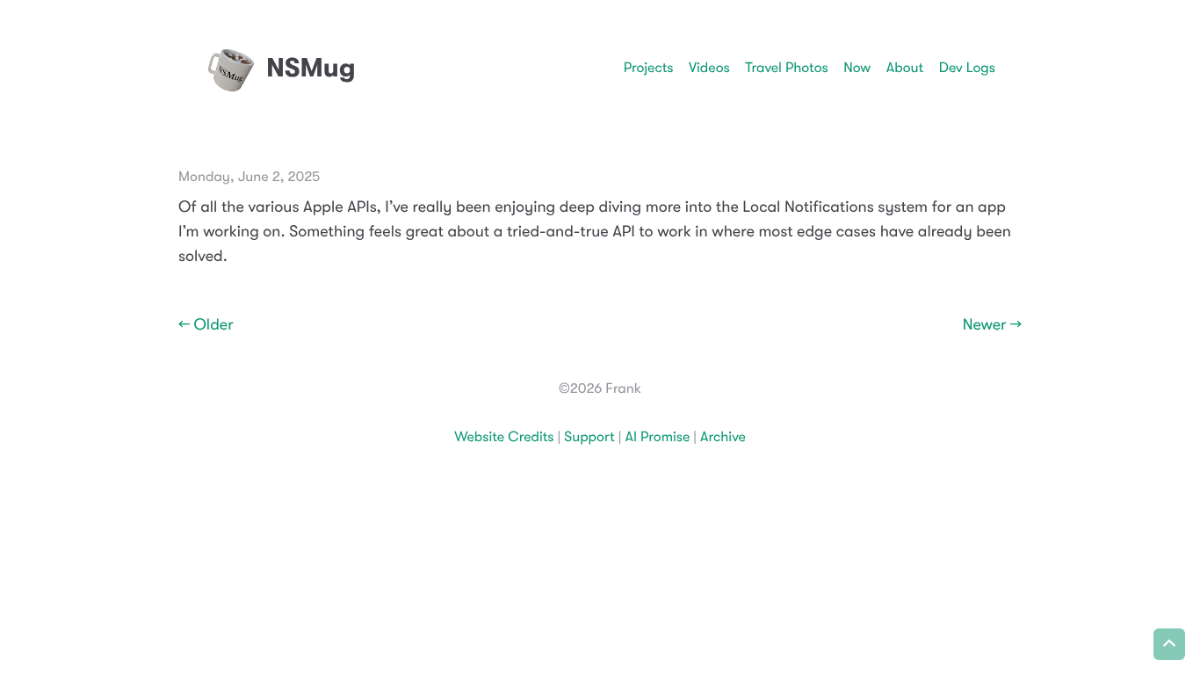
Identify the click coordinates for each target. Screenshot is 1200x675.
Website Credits (503, 437)
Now (857, 68)
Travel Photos (786, 68)
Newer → (992, 325)
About (904, 68)
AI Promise (657, 437)
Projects (649, 68)
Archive (723, 437)
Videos (709, 68)
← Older (206, 325)
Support (589, 437)
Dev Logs (967, 68)
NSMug (311, 68)
